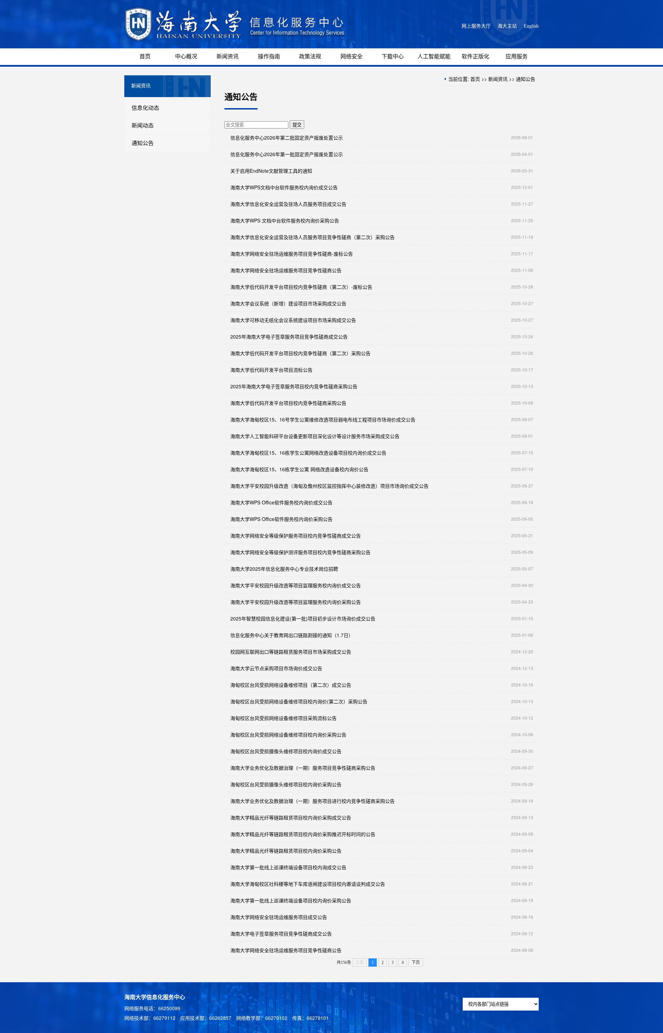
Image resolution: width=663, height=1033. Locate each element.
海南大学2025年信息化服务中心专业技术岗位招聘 (284, 568)
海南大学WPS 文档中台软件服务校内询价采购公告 (284, 220)
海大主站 (507, 26)
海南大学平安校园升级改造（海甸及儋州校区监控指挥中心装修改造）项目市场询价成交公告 (329, 485)
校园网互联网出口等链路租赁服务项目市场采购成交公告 (290, 651)
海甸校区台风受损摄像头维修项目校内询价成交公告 (286, 751)
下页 (416, 962)
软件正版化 (475, 56)
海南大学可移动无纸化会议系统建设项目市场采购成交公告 (293, 319)
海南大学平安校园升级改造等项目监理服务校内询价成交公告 (295, 585)
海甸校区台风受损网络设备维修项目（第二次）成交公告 (290, 684)
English (531, 26)
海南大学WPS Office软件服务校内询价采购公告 (281, 518)
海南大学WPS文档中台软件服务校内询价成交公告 (284, 187)
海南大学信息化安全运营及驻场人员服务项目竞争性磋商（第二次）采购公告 (312, 237)
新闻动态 (143, 126)
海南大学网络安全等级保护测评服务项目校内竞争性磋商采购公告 (300, 552)
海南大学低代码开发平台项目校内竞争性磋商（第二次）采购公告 (300, 353)
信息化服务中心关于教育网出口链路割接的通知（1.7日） (291, 635)
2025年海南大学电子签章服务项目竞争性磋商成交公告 (289, 336)
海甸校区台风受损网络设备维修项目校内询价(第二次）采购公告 (298, 701)
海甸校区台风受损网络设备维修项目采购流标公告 (283, 717)
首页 (145, 56)
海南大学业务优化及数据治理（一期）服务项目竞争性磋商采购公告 (302, 767)
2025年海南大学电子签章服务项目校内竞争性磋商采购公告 (293, 386)
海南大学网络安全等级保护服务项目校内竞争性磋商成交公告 (295, 535)
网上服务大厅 (476, 26)
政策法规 (310, 56)
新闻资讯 (228, 56)
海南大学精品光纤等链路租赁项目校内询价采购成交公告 (290, 817)
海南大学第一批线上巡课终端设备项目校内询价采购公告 (290, 900)
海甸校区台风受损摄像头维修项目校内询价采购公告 (286, 784)
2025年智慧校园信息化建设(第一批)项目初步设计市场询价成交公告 (302, 618)
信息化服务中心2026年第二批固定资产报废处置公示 (286, 137)
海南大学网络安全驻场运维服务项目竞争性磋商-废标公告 (291, 253)
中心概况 (186, 56)
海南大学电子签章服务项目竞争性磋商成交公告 (281, 933)
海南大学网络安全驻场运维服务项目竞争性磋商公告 (286, 270)
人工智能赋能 (434, 56)
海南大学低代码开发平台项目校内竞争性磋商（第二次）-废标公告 (301, 286)
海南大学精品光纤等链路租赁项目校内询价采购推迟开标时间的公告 (302, 834)
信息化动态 (145, 108)
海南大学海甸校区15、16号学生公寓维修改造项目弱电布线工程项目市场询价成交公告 (322, 419)
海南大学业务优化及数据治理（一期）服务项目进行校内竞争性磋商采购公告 (312, 800)
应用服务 (517, 56)
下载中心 (393, 56)
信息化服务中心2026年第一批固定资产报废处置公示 (286, 154)
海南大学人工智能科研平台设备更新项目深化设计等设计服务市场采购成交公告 (315, 436)
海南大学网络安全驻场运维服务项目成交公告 (278, 916)
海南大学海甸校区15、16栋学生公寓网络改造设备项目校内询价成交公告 (308, 452)
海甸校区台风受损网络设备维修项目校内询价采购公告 (288, 734)
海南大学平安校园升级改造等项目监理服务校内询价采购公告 (295, 601)
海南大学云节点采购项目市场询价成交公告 (276, 668)
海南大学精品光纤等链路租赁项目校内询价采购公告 (286, 850)
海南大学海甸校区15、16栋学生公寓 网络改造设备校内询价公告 (299, 469)
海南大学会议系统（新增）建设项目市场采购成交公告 (288, 303)
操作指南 (269, 56)
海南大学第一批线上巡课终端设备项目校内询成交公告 (288, 867)
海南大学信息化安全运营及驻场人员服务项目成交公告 (288, 203)
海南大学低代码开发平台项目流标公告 (271, 369)
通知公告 (143, 143)
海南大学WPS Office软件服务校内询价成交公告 (281, 502)
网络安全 (351, 56)
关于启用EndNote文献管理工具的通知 (271, 170)
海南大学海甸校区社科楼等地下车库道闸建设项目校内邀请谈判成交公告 (307, 883)
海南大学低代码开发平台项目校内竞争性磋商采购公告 (288, 402)
